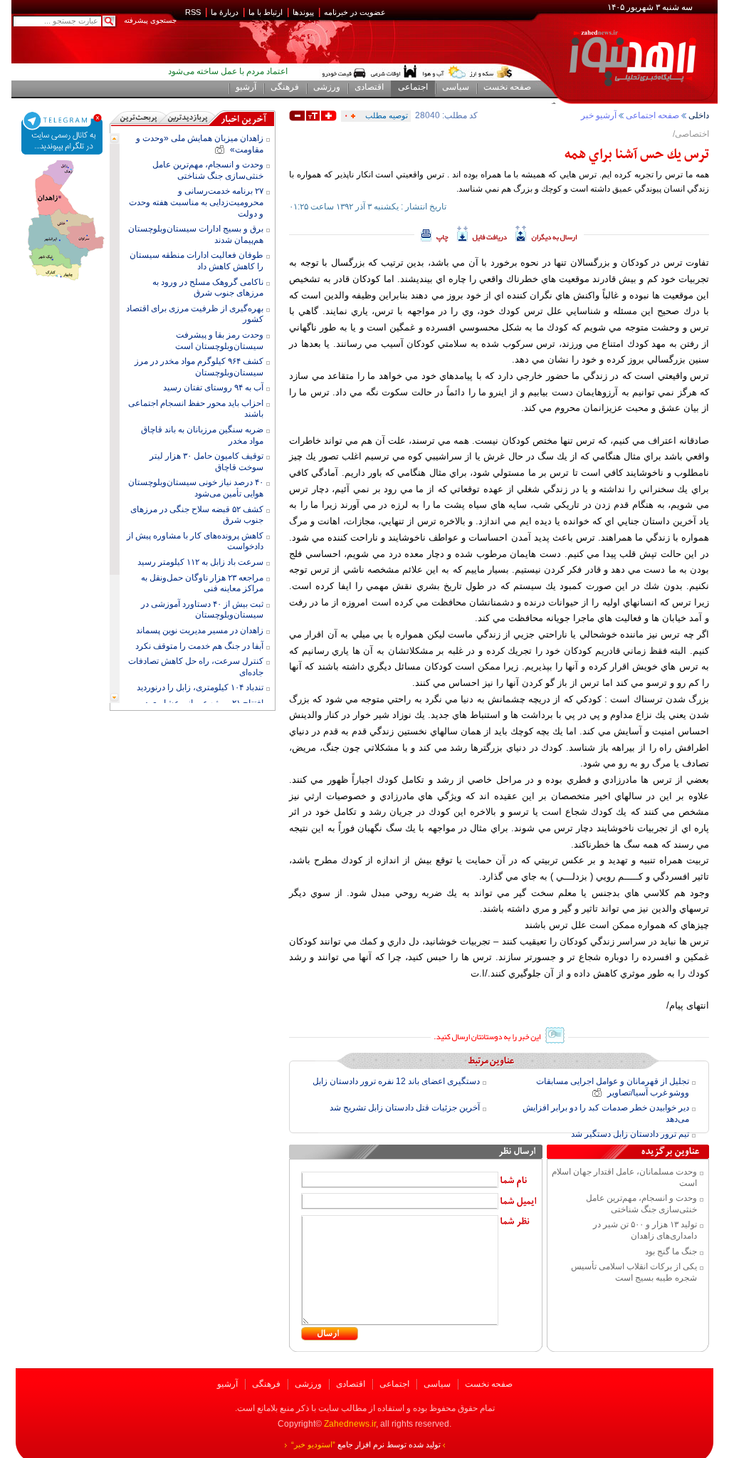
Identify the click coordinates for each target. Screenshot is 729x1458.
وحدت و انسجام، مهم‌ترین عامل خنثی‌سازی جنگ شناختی (641, 1203)
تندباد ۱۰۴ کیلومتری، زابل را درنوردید (200, 687)
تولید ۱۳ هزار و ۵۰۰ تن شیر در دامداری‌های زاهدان (645, 1230)
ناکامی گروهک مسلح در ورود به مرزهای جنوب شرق (207, 287)
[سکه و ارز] (491, 72)
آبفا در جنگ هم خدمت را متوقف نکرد (199, 646)
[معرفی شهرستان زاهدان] (62, 165)
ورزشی (308, 1384)
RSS (193, 12)
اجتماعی (394, 1384)
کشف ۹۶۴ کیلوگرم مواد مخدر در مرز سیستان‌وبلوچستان (199, 366)
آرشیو (227, 1384)
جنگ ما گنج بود (671, 1251)
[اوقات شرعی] (393, 72)
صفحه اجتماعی (652, 115)
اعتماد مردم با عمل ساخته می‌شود (228, 71)
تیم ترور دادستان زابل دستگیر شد (630, 1134)
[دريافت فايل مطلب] (482, 233)
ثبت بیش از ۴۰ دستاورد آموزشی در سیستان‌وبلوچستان (202, 609)
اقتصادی (350, 1384)
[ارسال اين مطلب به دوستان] (546, 233)
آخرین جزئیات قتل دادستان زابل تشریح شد (405, 1108)
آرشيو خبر (599, 115)
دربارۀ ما (224, 12)
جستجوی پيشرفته (150, 20)
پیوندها (303, 12)
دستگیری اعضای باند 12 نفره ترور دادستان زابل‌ (396, 1081)
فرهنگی (266, 1384)
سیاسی (437, 1384)
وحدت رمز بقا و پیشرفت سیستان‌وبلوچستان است (219, 340)
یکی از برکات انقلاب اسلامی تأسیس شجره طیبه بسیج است (634, 1272)
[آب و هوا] (444, 72)
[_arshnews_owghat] (344, 72)
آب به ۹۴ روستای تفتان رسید (213, 387)
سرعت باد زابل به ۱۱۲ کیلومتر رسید (200, 562)
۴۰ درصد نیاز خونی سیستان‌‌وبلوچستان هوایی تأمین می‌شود (195, 488)
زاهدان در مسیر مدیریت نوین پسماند (199, 630)
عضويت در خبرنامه (355, 12)
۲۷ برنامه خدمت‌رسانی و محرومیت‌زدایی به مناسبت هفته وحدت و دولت (196, 202)
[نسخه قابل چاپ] (435, 233)
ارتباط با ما (265, 12)
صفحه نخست (489, 1384)
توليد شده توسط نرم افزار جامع (366, 1444)
